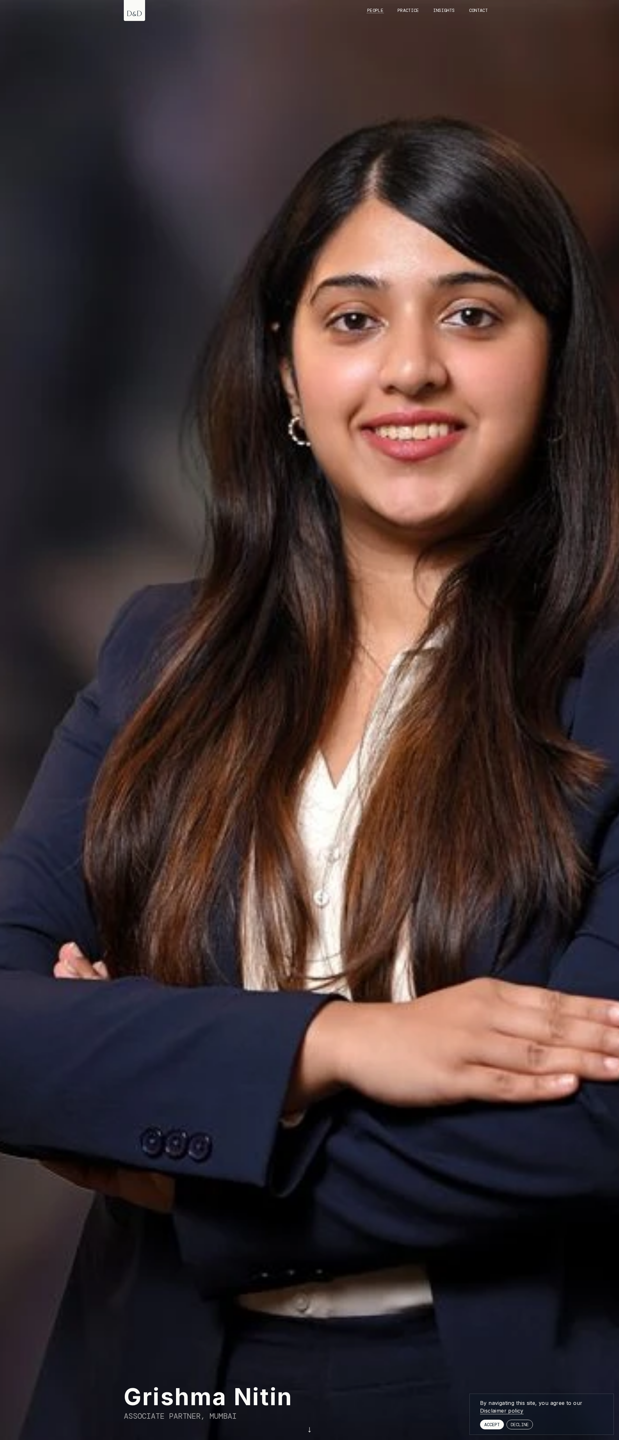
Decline (520, 1424)
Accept (492, 1424)
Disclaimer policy (502, 1410)
